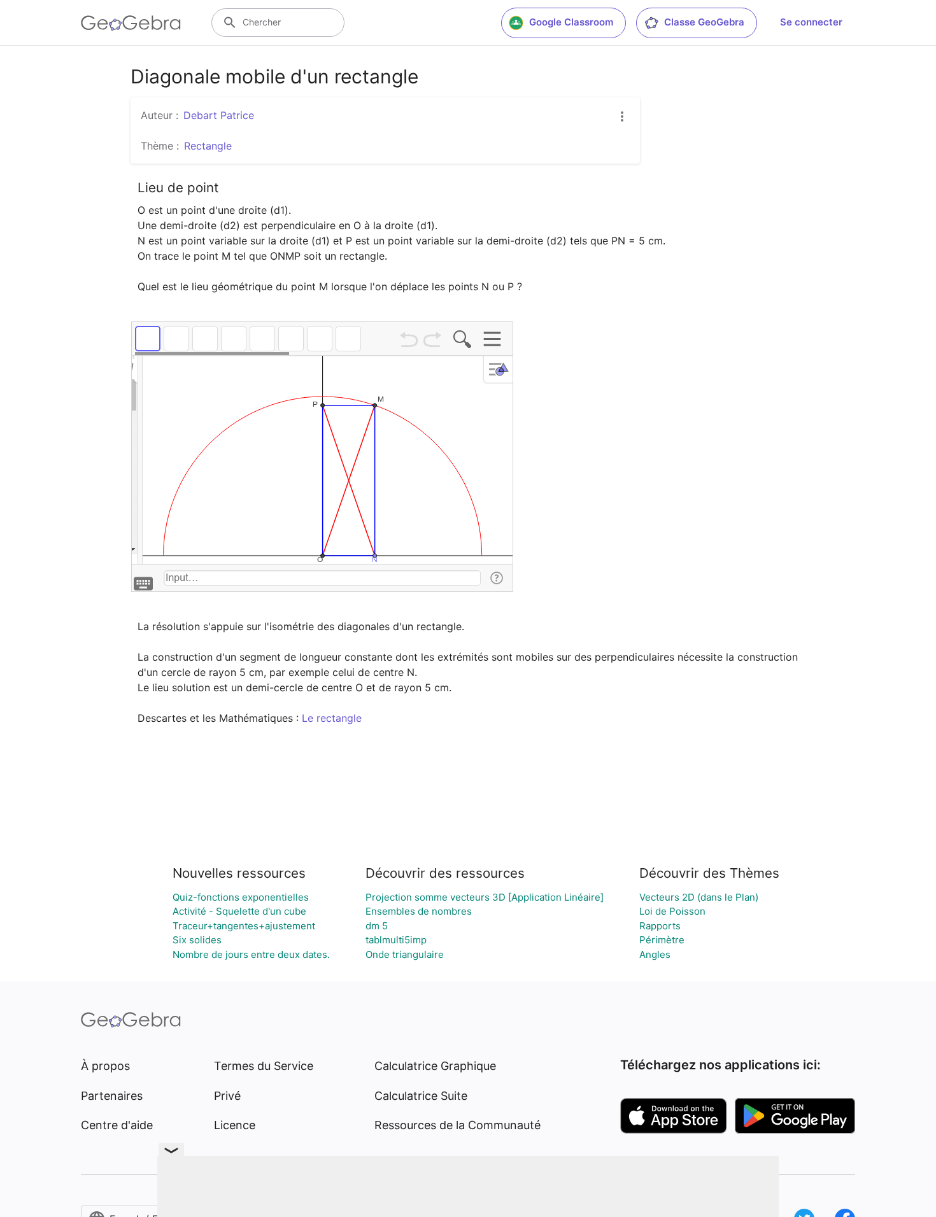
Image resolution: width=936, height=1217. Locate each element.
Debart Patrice (218, 115)
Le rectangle (332, 718)
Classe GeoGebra (704, 22)
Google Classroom (571, 22)
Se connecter (811, 22)
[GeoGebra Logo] (131, 23)
